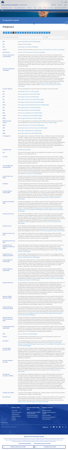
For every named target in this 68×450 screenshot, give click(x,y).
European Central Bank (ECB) (27, 47)
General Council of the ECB (24, 401)
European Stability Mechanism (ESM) (29, 130)
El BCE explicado (15, 414)
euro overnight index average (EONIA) (29, 115)
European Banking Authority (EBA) (28, 41)
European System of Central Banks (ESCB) (30, 125)
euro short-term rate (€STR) (31, 173)
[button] (64, 2)
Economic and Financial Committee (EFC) (30, 99)
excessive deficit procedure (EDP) (28, 94)
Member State (23, 149)
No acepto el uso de (50, 446)
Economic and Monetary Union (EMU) (29, 113)
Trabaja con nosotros (16, 412)
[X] (51, 427)
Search (62, 2)
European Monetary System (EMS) (28, 110)
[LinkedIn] (53, 427)
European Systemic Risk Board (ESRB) (29, 133)
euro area (56, 208)
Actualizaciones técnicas (32, 415)
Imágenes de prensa (16, 416)
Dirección (14, 419)
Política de (46, 415)
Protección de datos (46, 410)
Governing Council (39, 401)
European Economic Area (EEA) (27, 96)
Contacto (14, 417)
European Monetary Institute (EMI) (28, 107)
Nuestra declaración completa (25, 443)
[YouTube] (59, 427)
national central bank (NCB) (24, 314)
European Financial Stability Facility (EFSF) (30, 102)
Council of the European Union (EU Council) (50, 49)
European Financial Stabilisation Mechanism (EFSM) (32, 105)
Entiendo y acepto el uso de (18, 446)
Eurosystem (46, 209)
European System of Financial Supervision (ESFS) (32, 128)
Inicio (2, 10)
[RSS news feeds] (65, 427)
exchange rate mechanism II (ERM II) (29, 118)
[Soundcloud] (62, 427)
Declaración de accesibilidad (48, 417)
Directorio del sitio (5, 422)
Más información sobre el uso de (42, 443)
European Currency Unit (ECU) (27, 91)
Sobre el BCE (14, 410)
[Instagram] (56, 427)
